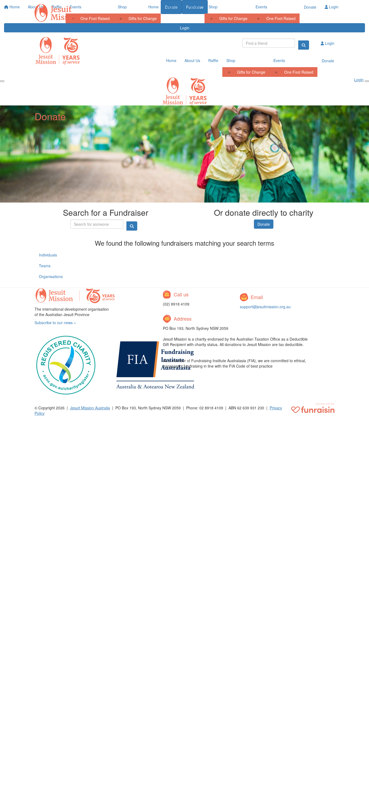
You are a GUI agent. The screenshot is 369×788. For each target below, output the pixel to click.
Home (153, 6)
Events (261, 6)
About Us (174, 6)
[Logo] (58, 13)
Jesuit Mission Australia (90, 407)
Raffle (195, 6)
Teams (45, 265)
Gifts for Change (233, 18)
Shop (213, 6)
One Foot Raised (281, 18)
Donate (310, 7)
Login (333, 6)
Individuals (48, 255)
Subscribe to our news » (55, 322)
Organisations (51, 276)
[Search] (303, 45)
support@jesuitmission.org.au (265, 306)
